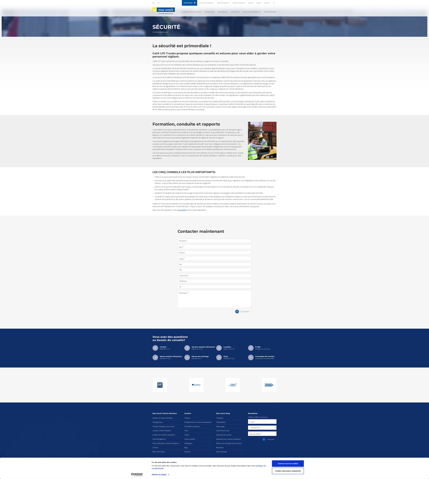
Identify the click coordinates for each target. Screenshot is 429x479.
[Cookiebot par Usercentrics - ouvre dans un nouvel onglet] (137, 474)
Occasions (209, 12)
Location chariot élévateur (161, 431)
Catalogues (188, 443)
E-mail (251, 422)
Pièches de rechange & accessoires (229, 443)
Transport (219, 418)
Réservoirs (220, 447)
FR (159, 3)
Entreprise (182, 241)
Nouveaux (222, 12)
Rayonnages (220, 426)
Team (186, 431)
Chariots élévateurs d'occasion (163, 426)
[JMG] (232, 385)
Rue (180, 264)
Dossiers (187, 452)
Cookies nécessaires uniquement (288, 471)
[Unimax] (269, 385)
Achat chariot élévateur (206, 3)
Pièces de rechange (239, 3)
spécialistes (182, 210)
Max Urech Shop (158, 452)
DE (153, 3)
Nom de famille (255, 434)
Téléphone (183, 281)
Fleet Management (223, 3)
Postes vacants (189, 439)
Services (250, 3)
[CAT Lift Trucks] (159, 385)
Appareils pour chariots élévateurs (228, 439)
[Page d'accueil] (163, 11)
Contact (266, 3)
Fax (180, 287)
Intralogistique (157, 422)
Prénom (182, 253)
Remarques (183, 293)
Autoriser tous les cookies (288, 463)
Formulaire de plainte (192, 426)
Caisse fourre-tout (222, 431)
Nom (181, 247)
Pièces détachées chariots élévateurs (165, 443)
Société (259, 3)
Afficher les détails (159, 475)
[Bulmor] (196, 385)
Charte (186, 435)
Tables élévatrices (252, 12)
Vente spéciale (221, 452)
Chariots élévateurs (191, 12)
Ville (180, 270)
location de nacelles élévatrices (163, 435)
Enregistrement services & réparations (198, 422)
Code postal (183, 275)
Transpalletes (221, 422)
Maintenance (270, 12)
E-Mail (181, 259)
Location (235, 12)
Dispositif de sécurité (223, 435)
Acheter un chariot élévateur (162, 418)
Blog (185, 447)
